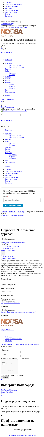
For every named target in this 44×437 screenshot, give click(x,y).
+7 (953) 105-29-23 (7, 52)
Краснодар (13, 390)
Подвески (13, 84)
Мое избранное (6, 24)
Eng (26, 27)
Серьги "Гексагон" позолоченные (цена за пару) (18, 312)
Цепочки (12, 88)
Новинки (8, 60)
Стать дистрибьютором (13, 4)
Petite (7, 71)
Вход (2, 99)
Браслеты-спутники (16, 67)
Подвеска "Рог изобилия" (10, 303)
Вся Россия (5, 390)
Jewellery (8, 82)
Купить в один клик (8, 250)
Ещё (6, 90)
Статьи (7, 14)
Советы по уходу (11, 12)
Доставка (8, 8)
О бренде (8, 3)
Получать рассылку (13, 205)
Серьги (12, 86)
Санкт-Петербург (7, 392)
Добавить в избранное (10, 246)
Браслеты (8, 63)
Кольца (7, 80)
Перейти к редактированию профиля (22, 435)
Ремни (7, 78)
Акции (7, 95)
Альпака (8, 77)
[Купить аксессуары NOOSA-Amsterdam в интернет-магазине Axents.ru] (12, 36)
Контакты (8, 16)
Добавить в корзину (8, 248)
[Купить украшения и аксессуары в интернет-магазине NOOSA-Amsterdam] (12, 326)
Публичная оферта (7, 344)
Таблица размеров (11, 6)
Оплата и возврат (11, 10)
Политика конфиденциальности (27, 344)
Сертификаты (10, 92)
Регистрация (9, 99)
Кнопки (8, 69)
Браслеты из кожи (15, 65)
